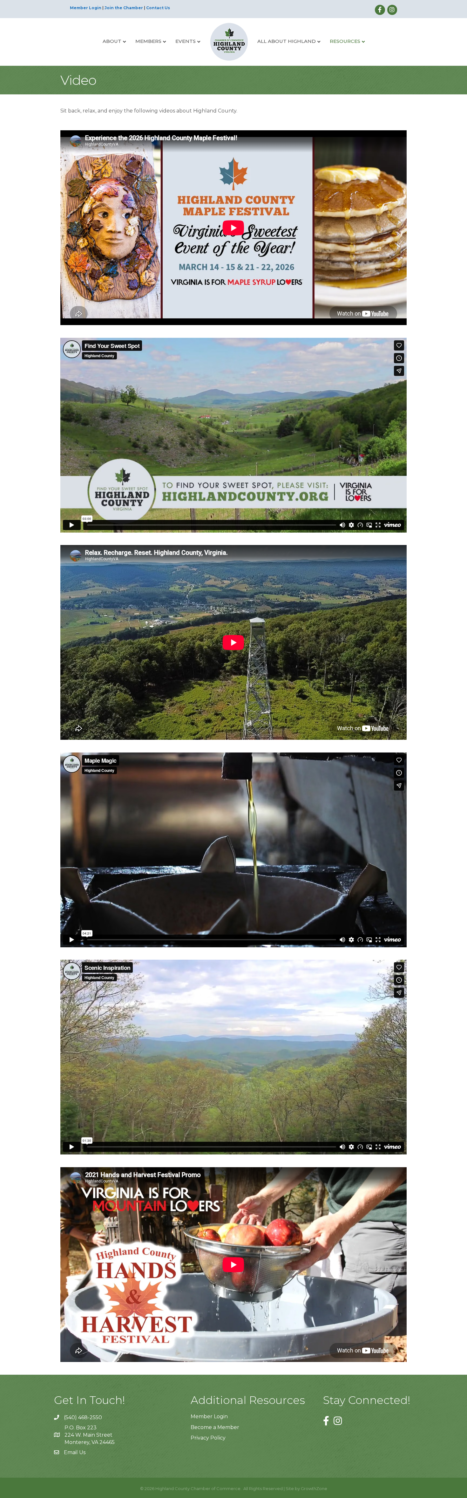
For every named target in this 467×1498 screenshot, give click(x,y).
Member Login (85, 7)
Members (148, 41)
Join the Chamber (124, 7)
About (112, 41)
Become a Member (215, 1427)
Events (185, 41)
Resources (345, 41)
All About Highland (286, 41)
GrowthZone (314, 1488)
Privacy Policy (208, 1438)
